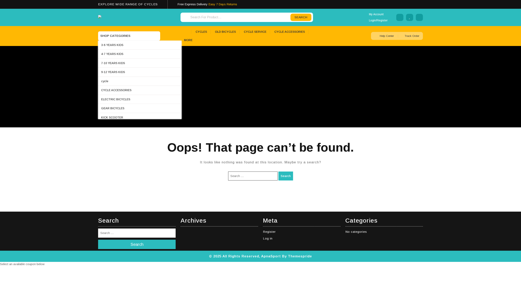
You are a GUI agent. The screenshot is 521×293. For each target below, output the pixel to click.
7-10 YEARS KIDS (113, 63)
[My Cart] (419, 17)
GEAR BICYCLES (112, 108)
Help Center (387, 35)
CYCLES (201, 31)
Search (286, 176)
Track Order (411, 35)
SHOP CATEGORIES (115, 35)
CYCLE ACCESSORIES (116, 90)
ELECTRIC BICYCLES (115, 99)
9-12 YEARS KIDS (113, 72)
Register (269, 231)
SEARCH (300, 17)
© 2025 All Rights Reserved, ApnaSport (245, 256)
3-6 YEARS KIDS (112, 45)
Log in (268, 238)
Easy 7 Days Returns (222, 4)
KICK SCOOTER (112, 117)
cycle (104, 81)
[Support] (399, 17)
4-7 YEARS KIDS (112, 54)
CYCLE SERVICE (255, 31)
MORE (188, 40)
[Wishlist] (409, 17)
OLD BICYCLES (225, 31)
